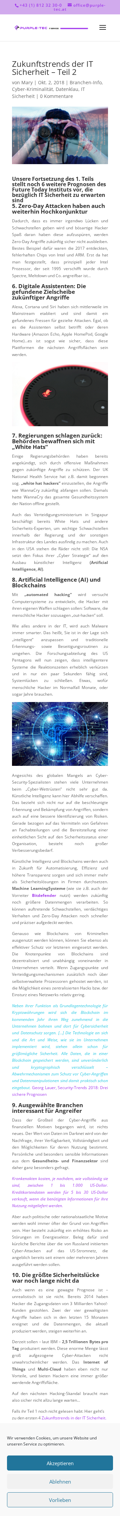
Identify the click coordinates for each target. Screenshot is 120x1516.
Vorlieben (60, 1500)
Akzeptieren (60, 1463)
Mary (27, 82)
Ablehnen (60, 1481)
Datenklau (67, 89)
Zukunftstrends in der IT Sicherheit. (74, 1418)
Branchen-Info (86, 82)
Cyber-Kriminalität (32, 89)
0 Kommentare (56, 96)
